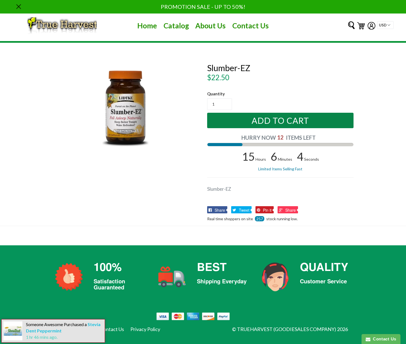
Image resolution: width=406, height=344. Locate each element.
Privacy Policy (145, 329)
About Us (210, 25)
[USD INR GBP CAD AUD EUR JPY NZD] (385, 25)
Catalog (176, 25)
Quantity (216, 93)
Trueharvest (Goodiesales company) (286, 329)
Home (147, 25)
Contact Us (250, 25)
